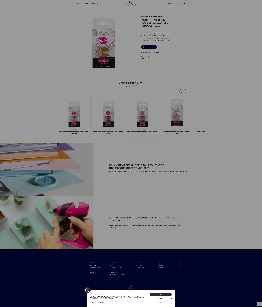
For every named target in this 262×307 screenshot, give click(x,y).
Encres (111, 265)
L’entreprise (140, 262)
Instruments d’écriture (116, 267)
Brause (90, 270)
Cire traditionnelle (115, 270)
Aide (159, 262)
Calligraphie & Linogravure (117, 274)
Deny (160, 302)
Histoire (86, 3)
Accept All (160, 294)
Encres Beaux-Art (93, 272)
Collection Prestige (94, 267)
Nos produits (113, 262)
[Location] (176, 3)
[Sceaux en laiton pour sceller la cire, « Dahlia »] (176, 113)
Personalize (160, 298)
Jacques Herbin (93, 265)
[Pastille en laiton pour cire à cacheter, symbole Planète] (108, 113)
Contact (169, 3)
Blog (102, 3)
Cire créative (113, 272)
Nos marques (92, 262)
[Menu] (75, 4)
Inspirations (94, 3)
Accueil (143, 14)
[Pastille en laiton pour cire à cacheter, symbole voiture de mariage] (74, 113)
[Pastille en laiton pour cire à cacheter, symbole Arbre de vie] (142, 113)
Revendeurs (161, 265)
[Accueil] (131, 3)
